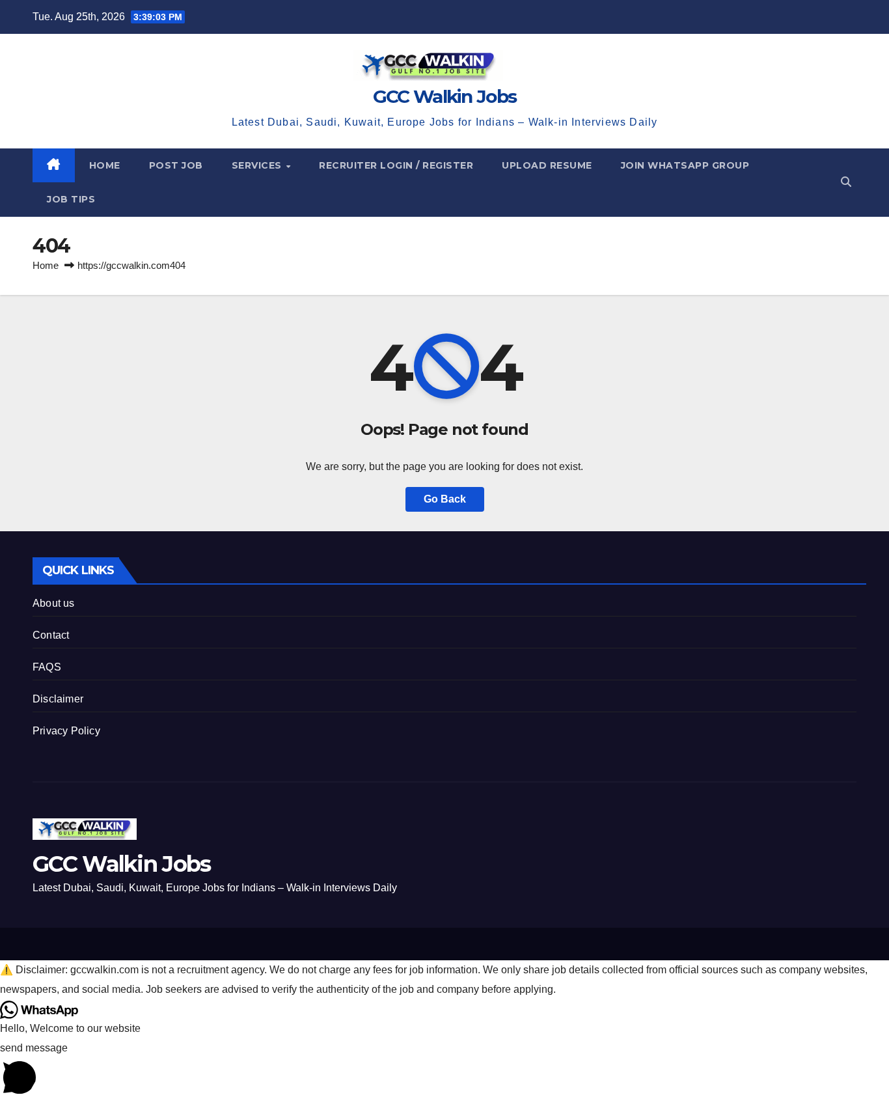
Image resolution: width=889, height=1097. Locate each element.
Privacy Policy (66, 730)
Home (104, 165)
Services (258, 165)
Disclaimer (58, 698)
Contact (51, 635)
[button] (846, 181)
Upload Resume (547, 165)
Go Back (445, 499)
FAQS (47, 667)
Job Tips (71, 199)
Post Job (176, 165)
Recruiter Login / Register (396, 165)
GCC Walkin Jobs (445, 96)
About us (54, 603)
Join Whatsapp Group (685, 165)
